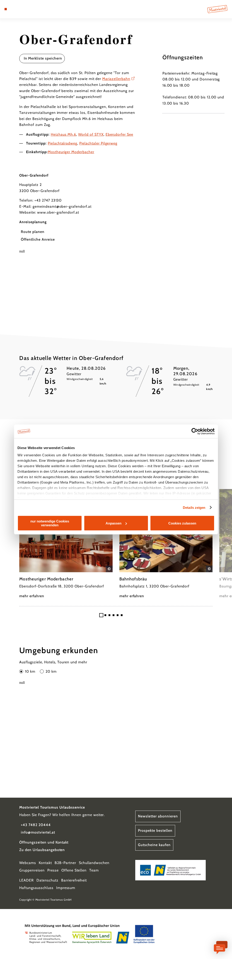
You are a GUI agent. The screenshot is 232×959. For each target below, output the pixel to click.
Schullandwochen (94, 863)
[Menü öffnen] (6, 9)
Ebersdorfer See (119, 134)
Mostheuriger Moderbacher (71, 152)
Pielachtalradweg (62, 143)
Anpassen (113, 523)
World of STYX (90, 134)
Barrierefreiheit (74, 880)
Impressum (65, 888)
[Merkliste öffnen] (20, 9)
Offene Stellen (74, 870)
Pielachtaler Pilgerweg (98, 143)
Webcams (27, 863)
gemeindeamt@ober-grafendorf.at (62, 206)
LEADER (26, 880)
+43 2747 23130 (48, 200)
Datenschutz (47, 880)
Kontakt (45, 863)
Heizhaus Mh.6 (63, 134)
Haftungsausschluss (36, 888)
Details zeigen (194, 507)
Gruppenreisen (31, 870)
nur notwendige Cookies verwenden (49, 523)
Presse (53, 870)
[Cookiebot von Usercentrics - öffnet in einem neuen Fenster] (195, 431)
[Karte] (15, 9)
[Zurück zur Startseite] (217, 9)
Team (94, 870)
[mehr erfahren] (66, 544)
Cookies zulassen (182, 523)
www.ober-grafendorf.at (58, 212)
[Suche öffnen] (24, 9)
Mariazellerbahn (116, 79)
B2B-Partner (65, 863)
